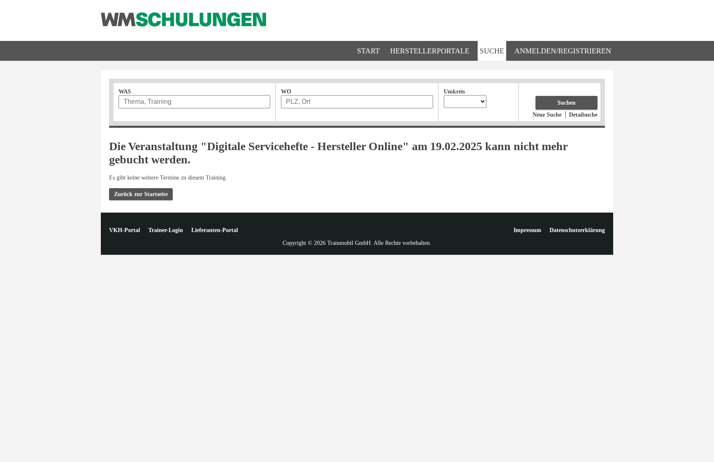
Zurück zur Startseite (141, 194)
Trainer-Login (165, 230)
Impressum (527, 230)
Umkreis (454, 91)
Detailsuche (583, 114)
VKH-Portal (124, 230)
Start (368, 51)
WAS (125, 91)
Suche (492, 51)
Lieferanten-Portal (214, 230)
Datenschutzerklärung (577, 230)
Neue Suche (547, 114)
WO (286, 91)
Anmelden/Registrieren (562, 51)
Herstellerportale (429, 51)
